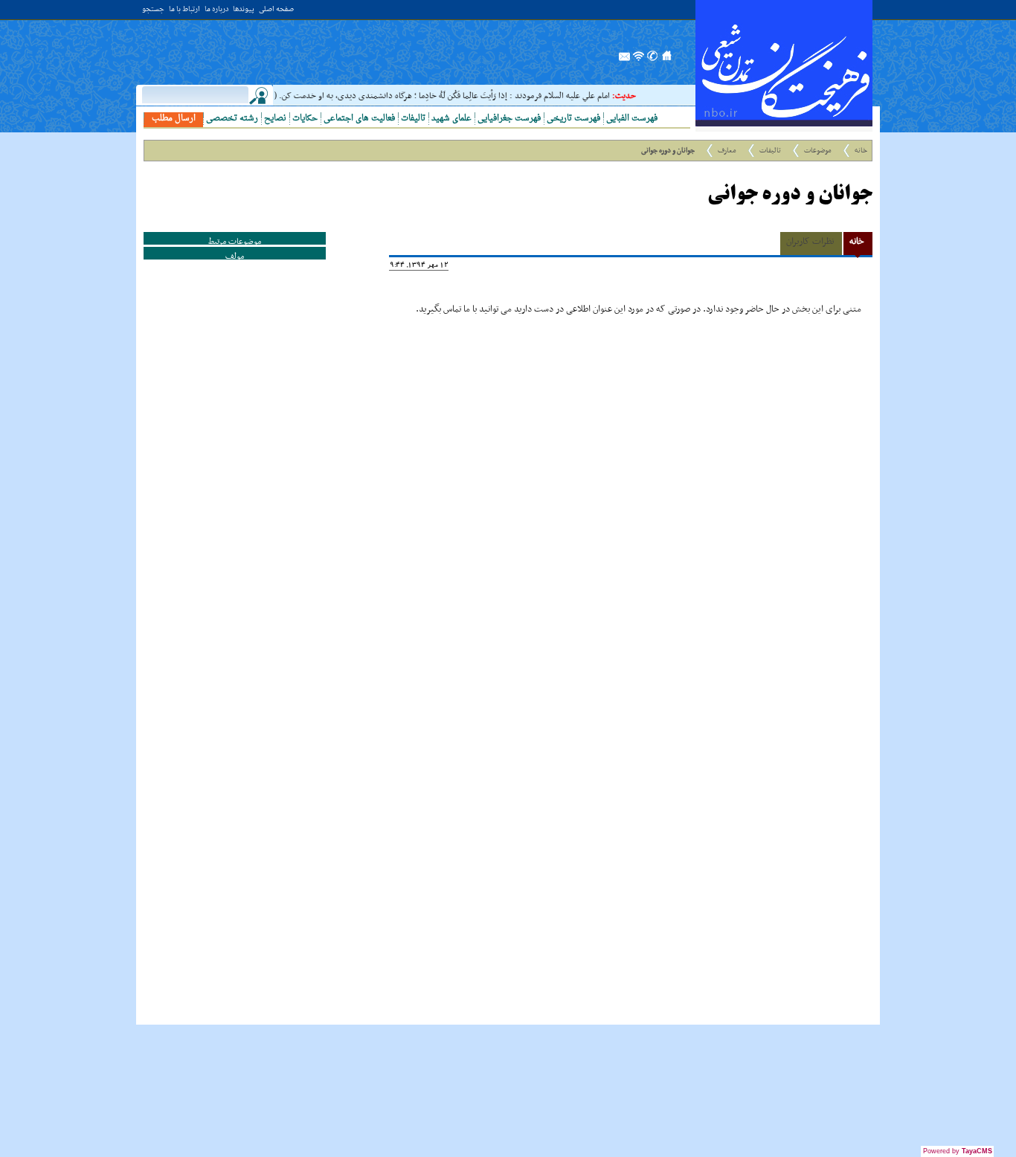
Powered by (957, 1151)
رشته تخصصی (232, 118)
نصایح (275, 118)
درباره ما (216, 10)
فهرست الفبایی (631, 118)
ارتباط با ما (184, 10)
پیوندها (243, 10)
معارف (727, 150)
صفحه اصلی (276, 10)
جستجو (153, 10)
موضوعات (818, 150)
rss (639, 60)
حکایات (305, 118)
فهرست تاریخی (573, 118)
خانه (861, 150)
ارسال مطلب (174, 118)
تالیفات (413, 118)
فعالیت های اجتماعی (359, 118)
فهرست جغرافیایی (509, 118)
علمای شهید (451, 118)
